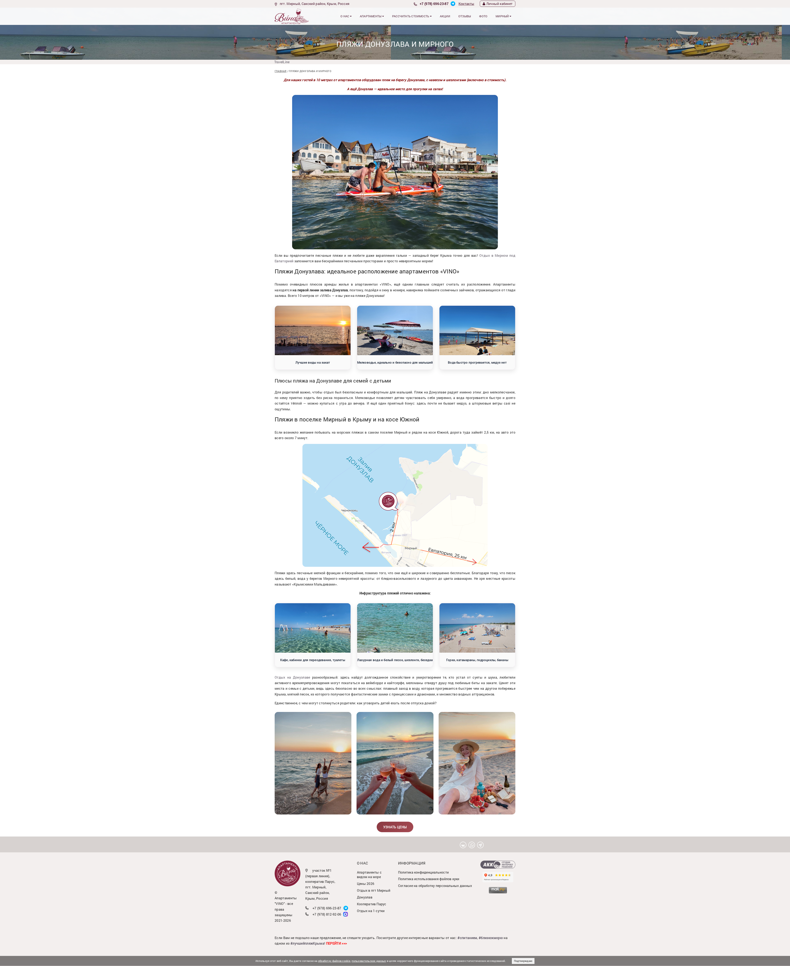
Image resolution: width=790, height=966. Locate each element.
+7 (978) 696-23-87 (434, 3)
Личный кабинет (499, 3)
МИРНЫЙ (503, 16)
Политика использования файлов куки (428, 879)
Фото (483, 16)
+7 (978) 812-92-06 (327, 914)
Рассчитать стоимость (411, 16)
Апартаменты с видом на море (369, 874)
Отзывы (464, 16)
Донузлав (364, 897)
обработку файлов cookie (334, 961)
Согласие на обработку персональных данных (435, 885)
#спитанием (467, 938)
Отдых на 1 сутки (371, 911)
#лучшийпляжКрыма (307, 943)
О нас (345, 16)
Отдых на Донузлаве (292, 677)
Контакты (466, 3)
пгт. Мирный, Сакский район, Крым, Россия (315, 3)
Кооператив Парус (371, 904)
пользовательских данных (369, 961)
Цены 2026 (365, 883)
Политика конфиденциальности (423, 872)
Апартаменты (371, 16)
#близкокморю (491, 938)
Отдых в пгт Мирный (373, 890)
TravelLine (281, 62)
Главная (281, 71)
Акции (445, 16)
